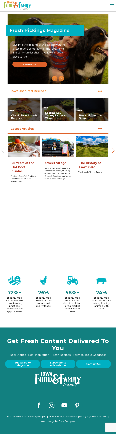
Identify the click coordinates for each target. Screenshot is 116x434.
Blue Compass (67, 421)
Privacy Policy (56, 416)
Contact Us (93, 363)
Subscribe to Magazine (22, 364)
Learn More (29, 64)
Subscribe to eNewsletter (58, 364)
